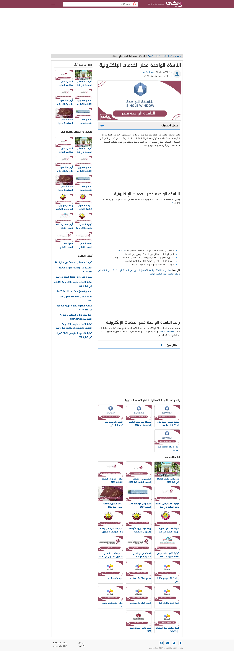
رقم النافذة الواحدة (157, 274)
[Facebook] (180, 643)
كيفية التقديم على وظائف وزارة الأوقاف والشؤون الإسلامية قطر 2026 (74, 326)
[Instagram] (161, 643)
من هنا (122, 251)
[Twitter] (174, 643)
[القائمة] (53, 4)
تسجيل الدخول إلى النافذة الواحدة (131, 270)
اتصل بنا (81, 646)
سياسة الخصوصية (60, 642)
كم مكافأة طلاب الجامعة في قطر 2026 (73, 262)
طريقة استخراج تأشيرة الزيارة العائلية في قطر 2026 (74, 308)
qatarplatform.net (166, 332)
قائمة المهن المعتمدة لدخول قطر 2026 (76, 299)
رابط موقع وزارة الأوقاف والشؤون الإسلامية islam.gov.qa (76, 317)
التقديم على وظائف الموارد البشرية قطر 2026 (75, 270)
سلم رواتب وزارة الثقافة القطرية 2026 (74, 277)
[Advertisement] (117, 33)
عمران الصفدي (149, 72)
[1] (173, 202)
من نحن (81, 642)
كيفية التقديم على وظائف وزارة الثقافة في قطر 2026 (73, 284)
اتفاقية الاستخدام (60, 646)
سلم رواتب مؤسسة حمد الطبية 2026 (74, 291)
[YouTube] (168, 643)
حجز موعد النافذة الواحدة (160, 270)
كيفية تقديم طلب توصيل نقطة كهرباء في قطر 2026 (74, 335)
